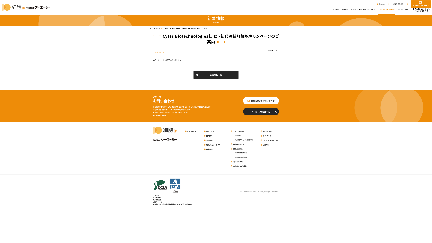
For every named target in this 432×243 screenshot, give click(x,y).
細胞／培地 (210, 131)
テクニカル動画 (238, 131)
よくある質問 (267, 131)
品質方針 (266, 145)
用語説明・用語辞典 (239, 166)
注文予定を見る (398, 4)
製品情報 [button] (336, 9)
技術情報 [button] (345, 9)
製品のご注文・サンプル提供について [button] (363, 9)
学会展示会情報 (238, 144)
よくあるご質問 (403, 9)
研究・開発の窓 (238, 162)
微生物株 (209, 149)
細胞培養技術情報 (241, 153)
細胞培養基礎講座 (241, 157)
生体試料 (209, 136)
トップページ (191, 131)
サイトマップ (267, 136)
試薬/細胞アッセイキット (214, 145)
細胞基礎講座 (238, 149)
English (382, 4)
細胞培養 (238, 135)
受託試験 (209, 140)
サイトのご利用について (271, 140)
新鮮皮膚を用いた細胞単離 (244, 140)
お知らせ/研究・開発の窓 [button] (386, 9)
